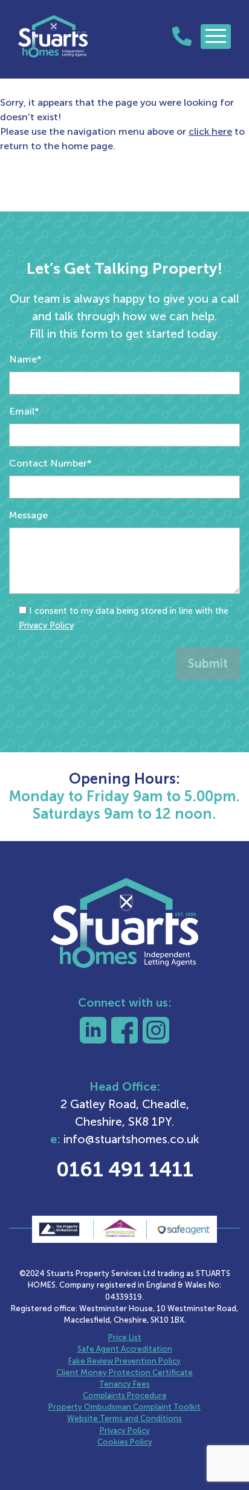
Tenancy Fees (124, 1383)
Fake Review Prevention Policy (124, 1361)
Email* (24, 411)
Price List (124, 1337)
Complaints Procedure (125, 1395)
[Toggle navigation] (216, 36)
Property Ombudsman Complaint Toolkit (124, 1406)
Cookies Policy (124, 1441)
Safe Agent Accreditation (124, 1348)
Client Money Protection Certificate (124, 1372)
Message (28, 515)
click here (210, 131)
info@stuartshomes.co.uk (131, 1139)
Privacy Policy (46, 625)
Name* (25, 359)
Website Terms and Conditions (124, 1418)
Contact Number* (50, 463)
